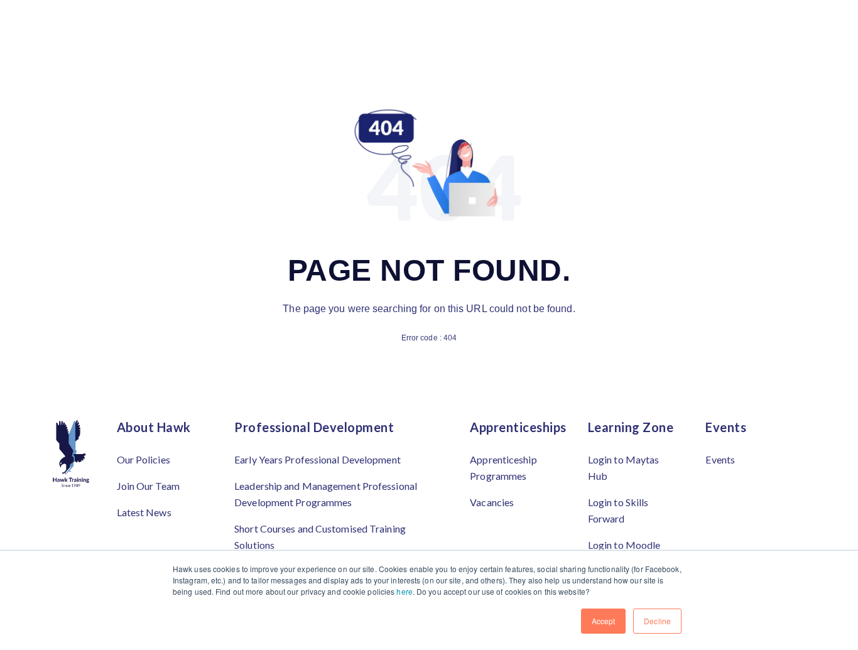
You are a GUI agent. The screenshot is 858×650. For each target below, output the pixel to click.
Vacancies (492, 502)
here (404, 591)
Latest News (144, 512)
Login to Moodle (624, 545)
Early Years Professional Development (317, 459)
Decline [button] (657, 620)
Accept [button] (604, 620)
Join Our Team (148, 486)
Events (720, 459)
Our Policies (143, 459)
